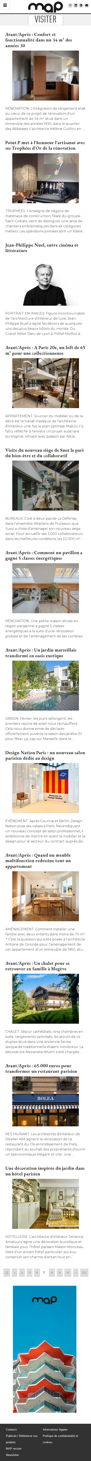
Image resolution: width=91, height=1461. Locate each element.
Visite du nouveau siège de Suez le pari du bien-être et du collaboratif (44, 453)
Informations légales (55, 1429)
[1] (7, 1272)
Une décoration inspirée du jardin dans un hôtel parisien (45, 1171)
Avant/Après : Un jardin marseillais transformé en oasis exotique (40, 653)
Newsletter (12, 1455)
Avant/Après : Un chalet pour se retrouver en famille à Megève (37, 966)
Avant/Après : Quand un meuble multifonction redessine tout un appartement (38, 860)
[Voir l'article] (45, 76)
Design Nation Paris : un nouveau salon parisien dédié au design (45, 755)
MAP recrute (13, 1448)
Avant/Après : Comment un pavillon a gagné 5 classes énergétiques (43, 555)
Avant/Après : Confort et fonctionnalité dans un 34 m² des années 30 (38, 40)
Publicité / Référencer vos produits (22, 1439)
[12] (84, 1272)
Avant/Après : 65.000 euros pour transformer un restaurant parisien (41, 1068)
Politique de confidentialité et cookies (60, 1439)
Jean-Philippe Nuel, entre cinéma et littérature (41, 248)
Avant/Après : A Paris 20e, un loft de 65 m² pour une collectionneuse (45, 350)
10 (67, 1272)
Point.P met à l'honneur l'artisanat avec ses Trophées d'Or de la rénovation (45, 145)
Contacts (11, 1429)
